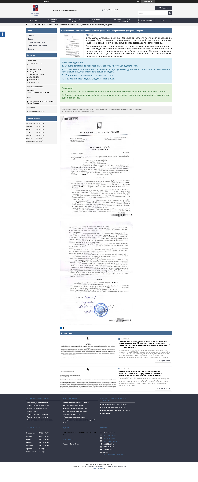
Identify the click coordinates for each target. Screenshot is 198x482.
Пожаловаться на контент (95, 466)
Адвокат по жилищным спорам (37, 417)
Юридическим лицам (74, 20)
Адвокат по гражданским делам (38, 405)
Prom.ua (109, 464)
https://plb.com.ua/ (35, 69)
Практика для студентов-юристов (113, 407)
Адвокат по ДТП (32, 411)
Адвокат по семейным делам (37, 408)
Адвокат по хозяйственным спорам (76, 403)
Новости (31, 36)
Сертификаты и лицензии (37, 46)
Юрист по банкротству (72, 414)
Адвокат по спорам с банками (37, 414)
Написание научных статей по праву (114, 405)
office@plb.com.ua (35, 72)
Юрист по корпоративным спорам (75, 408)
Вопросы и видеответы (36, 42)
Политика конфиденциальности (115, 466)
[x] (63, 328)
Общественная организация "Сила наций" (116, 410)
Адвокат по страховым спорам (74, 417)
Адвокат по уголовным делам (37, 403)
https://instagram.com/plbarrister (39, 92)
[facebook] (61, 328)
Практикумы (146, 20)
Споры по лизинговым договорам (75, 411)
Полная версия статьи (162, 361)
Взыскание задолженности (73, 405)
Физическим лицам (52, 20)
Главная (33, 20)
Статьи (30, 39)
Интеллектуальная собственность (122, 20)
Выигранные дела (94, 20)
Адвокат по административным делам (40, 420)
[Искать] (170, 13)
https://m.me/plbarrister (37, 74)
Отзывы (31, 49)
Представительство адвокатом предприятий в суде (79, 421)
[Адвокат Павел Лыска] (35, 16)
